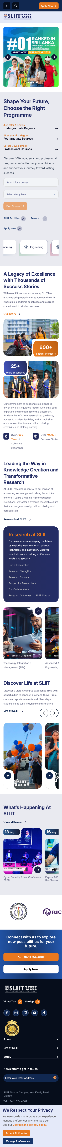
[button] (54, 57)
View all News (12, 822)
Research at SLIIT (14, 519)
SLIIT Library (42, 595)
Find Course (13, 206)
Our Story (9, 314)
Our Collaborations (19, 589)
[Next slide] (54, 713)
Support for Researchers (22, 583)
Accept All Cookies (16, 1133)
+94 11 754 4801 (33, 957)
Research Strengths (20, 571)
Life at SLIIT (11, 710)
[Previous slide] (44, 713)
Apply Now (46, 6)
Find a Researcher (19, 565)
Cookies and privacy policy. (30, 1124)
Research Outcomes (20, 595)
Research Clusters (19, 577)
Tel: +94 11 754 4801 (15, 1101)
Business (45, 247)
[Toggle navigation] (55, 17)
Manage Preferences (18, 1141)
